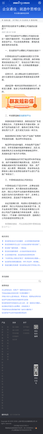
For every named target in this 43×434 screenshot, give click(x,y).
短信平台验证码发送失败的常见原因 (15, 300)
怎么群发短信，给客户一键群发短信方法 (17, 290)
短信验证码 (2, 354)
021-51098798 (15, 414)
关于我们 (15, 20)
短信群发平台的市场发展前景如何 (14, 313)
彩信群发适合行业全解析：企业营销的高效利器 (22, 241)
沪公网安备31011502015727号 (21, 430)
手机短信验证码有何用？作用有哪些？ (16, 293)
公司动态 (26, 330)
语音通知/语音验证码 (3, 397)
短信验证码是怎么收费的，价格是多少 (16, 306)
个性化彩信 (2, 379)
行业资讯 (25, 20)
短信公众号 (8, 332)
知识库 (14, 339)
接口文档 (15, 330)
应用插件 (15, 336)
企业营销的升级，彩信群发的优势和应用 (19, 255)
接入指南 (15, 327)
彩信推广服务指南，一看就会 (15, 248)
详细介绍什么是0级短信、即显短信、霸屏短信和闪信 (21, 296)
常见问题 (15, 333)
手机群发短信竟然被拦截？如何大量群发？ (17, 309)
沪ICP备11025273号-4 (21, 425)
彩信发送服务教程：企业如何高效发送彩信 (20, 251)
